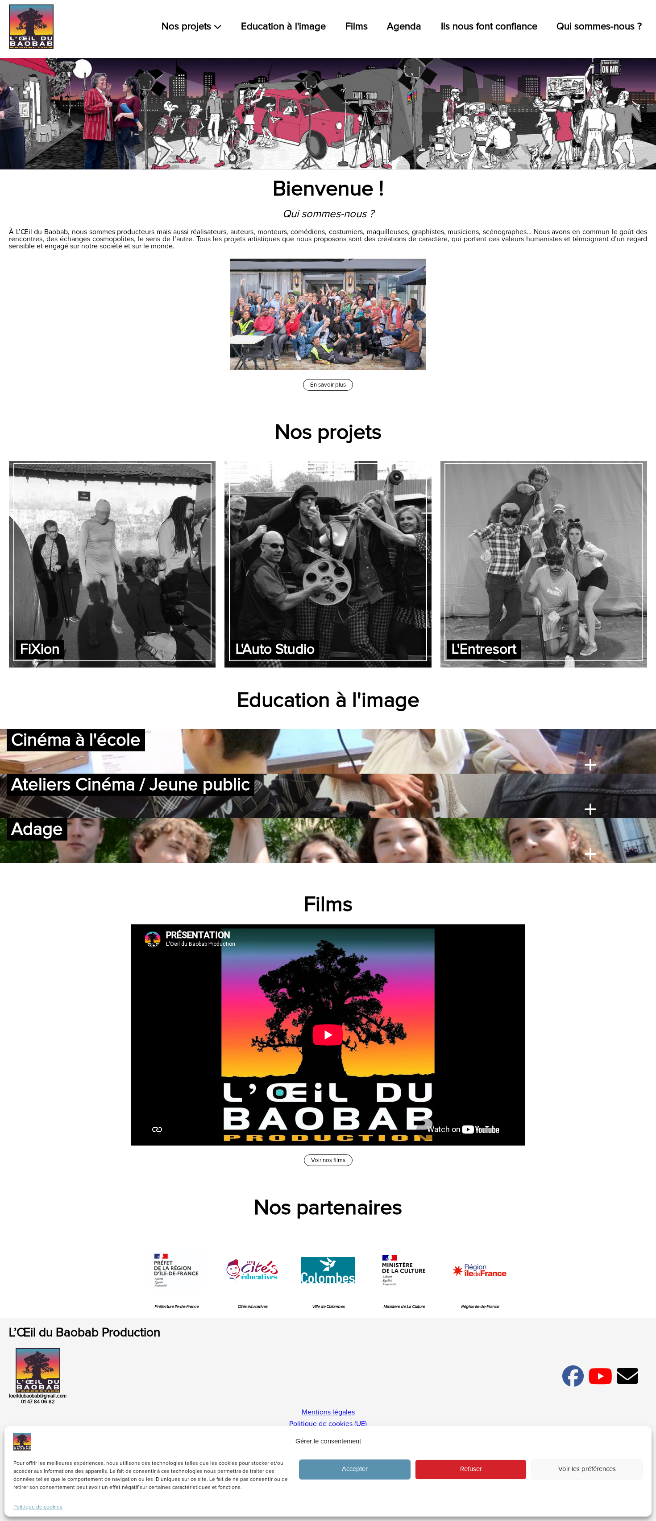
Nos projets (188, 27)
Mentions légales (328, 1412)
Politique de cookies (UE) (328, 1423)
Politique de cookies (37, 1507)
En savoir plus (328, 385)
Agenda (404, 27)
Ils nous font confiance (489, 27)
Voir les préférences (587, 1469)
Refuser (471, 1469)
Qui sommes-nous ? (599, 27)
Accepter (355, 1469)
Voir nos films (328, 1160)
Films (356, 27)
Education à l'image (283, 27)
